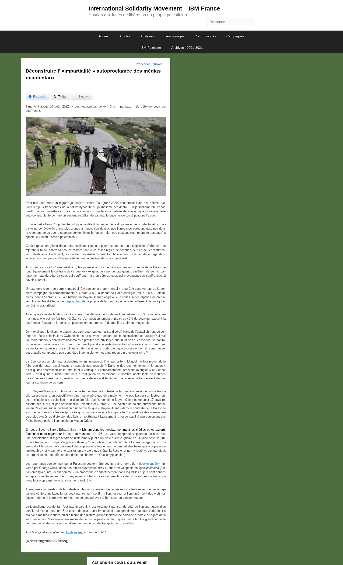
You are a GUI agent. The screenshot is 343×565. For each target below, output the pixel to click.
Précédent (141, 64)
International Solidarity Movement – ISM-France (154, 8)
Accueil (104, 36)
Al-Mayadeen (74, 532)
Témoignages (174, 36)
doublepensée (148, 463)
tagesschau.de (75, 301)
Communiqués (205, 36)
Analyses (147, 36)
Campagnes (235, 36)
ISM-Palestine (150, 47)
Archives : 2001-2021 (187, 47)
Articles (124, 36)
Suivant (159, 64)
